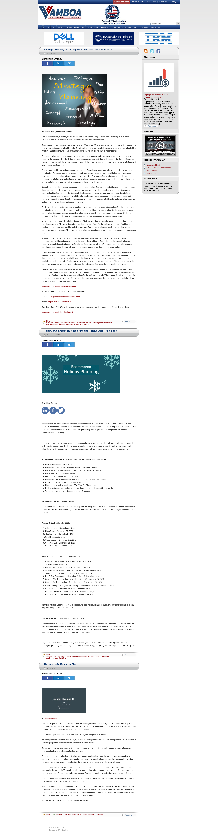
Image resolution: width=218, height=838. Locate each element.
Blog (53, 27)
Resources (144, 27)
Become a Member (121, 2)
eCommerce (66, 656)
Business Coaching (65, 27)
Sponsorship (155, 27)
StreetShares (152, 171)
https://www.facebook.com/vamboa (65, 297)
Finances (104, 27)
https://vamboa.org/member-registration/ (59, 286)
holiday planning (102, 656)
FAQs (96, 27)
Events (89, 27)
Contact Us (135, 2)
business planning (53, 323)
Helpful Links (115, 27)
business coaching (63, 814)
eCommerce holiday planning (83, 656)
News (135, 27)
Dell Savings (145, 2)
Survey (173, 2)
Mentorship (126, 27)
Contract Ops (79, 27)
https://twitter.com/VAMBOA (59, 302)
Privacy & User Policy (160, 2)
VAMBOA (85, 324)
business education (79, 814)
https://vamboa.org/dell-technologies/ (57, 312)
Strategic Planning (73, 324)
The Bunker (151, 173)
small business (52, 658)
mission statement (84, 323)
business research (68, 323)
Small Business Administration (159, 168)
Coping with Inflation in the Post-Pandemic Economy (158, 96)
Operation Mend (153, 165)
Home (47, 27)
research (62, 324)
